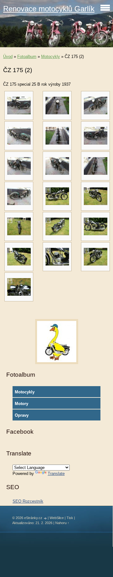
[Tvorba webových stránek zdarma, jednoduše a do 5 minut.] (45, 518)
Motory (21, 403)
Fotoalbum (26, 56)
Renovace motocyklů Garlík (48, 8)
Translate (56, 473)
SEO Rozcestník (28, 501)
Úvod (8, 56)
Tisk (70, 518)
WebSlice (57, 518)
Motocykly (50, 56)
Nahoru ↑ (62, 523)
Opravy (22, 415)
